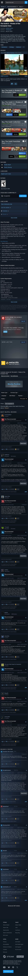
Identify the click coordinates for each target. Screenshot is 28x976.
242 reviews (13, 456)
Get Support (18, 947)
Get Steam (17, 941)
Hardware (17, 930)
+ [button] (23, 47)
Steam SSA (5, 927)
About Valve (18, 925)
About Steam (6, 925)
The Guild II (13, 105)
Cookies (5, 949)
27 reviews (7, 718)
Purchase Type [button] (14, 392)
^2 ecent (7, 527)
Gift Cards (5, 935)
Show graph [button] (22, 398)
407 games (7, 456)
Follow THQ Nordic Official (13, 328)
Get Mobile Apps (8, 971)
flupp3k (6, 693)
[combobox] (15, 2)
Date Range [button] (12, 395)
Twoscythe (7, 716)
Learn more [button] (23, 196)
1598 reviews (14, 614)
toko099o (7, 636)
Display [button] (3, 398)
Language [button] (3, 395)
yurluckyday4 (8, 414)
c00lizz (6, 569)
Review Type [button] (4, 392)
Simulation (4, 47)
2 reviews (6, 694)
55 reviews (13, 528)
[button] (3, 6)
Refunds (5, 952)
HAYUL (6, 612)
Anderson (7, 454)
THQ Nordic (8, 29)
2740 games (7, 614)
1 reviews (6, 416)
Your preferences (14, 376)
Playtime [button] (20, 395)
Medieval (18, 47)
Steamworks (6, 930)
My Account (18, 949)
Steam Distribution (7, 932)
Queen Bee (7, 496)
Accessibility (6, 944)
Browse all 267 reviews (14, 905)
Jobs (16, 927)
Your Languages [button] (8, 403)
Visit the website (5, 207)
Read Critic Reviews (14, 364)
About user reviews (5, 376)
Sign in (2, 79)
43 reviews (7, 497)
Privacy (4, 941)
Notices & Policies (7, 947)
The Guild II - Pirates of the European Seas (13, 125)
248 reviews (7, 571)
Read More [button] (23, 443)
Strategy (11, 47)
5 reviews (6, 637)
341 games (7, 528)
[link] (13, 156)
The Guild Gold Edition (15, 123)
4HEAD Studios (9, 28)
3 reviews (6, 665)
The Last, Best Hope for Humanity (13, 664)
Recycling (17, 932)
